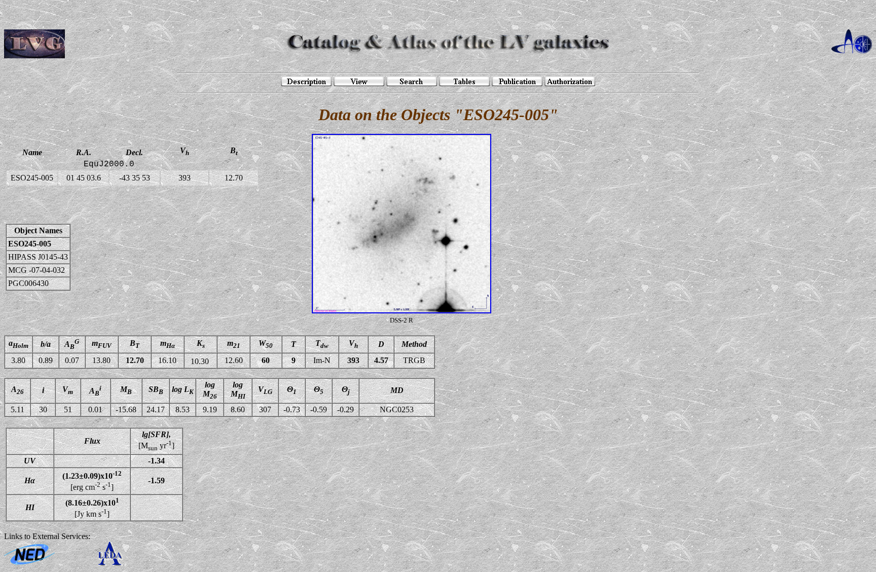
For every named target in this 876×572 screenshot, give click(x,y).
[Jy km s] (92, 507)
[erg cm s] (92, 481)
